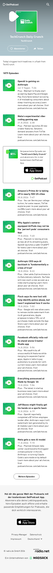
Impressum (16, 539)
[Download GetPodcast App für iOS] (33, 170)
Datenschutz (36, 535)
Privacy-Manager (19, 535)
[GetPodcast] (11, 4)
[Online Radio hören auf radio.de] (41, 551)
